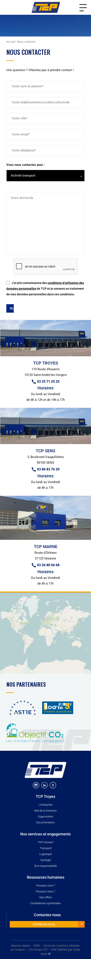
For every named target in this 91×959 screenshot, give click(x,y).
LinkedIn (44, 785)
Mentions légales (20, 945)
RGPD (37, 945)
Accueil (10, 41)
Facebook (53, 785)
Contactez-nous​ (47, 915)
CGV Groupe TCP (38, 949)
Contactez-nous (44, 924)
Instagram (36, 785)
